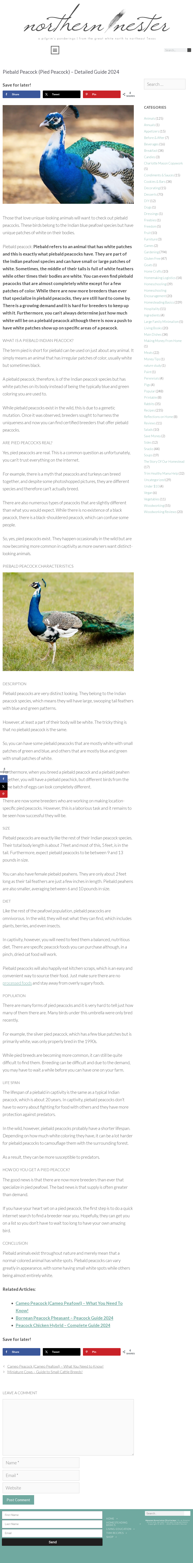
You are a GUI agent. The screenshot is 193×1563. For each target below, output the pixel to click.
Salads (148, 430)
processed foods (17, 983)
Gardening (151, 252)
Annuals (149, 125)
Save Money (152, 436)
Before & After (154, 138)
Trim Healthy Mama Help (161, 473)
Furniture (150, 239)
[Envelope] (157, 50)
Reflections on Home (158, 417)
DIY (146, 201)
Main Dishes (153, 334)
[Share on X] (4, 786)
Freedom (150, 226)
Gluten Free (152, 258)
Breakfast (150, 151)
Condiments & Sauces (159, 175)
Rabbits (149, 404)
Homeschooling (155, 284)
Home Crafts (153, 271)
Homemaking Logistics (160, 278)
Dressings (151, 214)
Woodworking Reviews (160, 512)
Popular (149, 391)
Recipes (149, 410)
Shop (109, 1536)
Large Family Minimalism (161, 322)
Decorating (152, 188)
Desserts (150, 194)
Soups (148, 455)
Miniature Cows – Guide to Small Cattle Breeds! (45, 1372)
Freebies (150, 220)
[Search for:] (164, 85)
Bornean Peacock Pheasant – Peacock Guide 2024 (64, 1317)
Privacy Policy (167, 1534)
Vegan (148, 493)
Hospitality (152, 309)
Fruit (147, 233)
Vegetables (151, 499)
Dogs (148, 207)
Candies (149, 157)
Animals (149, 118)
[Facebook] (129, 50)
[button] (55, 50)
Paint (147, 372)
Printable (150, 397)
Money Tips (152, 359)
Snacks (148, 449)
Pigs (147, 385)
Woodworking (154, 506)
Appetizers (151, 131)
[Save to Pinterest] (4, 794)
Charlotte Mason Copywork (163, 163)
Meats (148, 353)
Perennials (151, 378)
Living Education (118, 1528)
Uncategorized (154, 480)
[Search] (189, 50)
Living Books (153, 328)
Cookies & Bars (154, 182)
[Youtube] (150, 50)
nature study (152, 365)
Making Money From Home (163, 341)
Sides (148, 442)
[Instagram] (136, 50)
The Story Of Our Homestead (164, 461)
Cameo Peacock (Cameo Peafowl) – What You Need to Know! (55, 1366)
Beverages (151, 144)
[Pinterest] (143, 50)
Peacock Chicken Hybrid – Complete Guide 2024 (63, 1325)
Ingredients (152, 315)
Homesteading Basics (159, 302)
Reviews (150, 423)
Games (149, 246)
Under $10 (151, 486)
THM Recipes (115, 1532)
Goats (148, 265)
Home (110, 1518)
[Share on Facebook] (4, 779)
